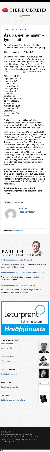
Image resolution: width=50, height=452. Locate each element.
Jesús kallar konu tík (9, 374)
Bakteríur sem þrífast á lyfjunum (14, 400)
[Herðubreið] (25, 13)
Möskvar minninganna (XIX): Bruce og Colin (18, 285)
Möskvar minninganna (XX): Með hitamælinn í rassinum (22, 273)
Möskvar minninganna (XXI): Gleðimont (16, 260)
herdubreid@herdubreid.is (10, 442)
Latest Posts (19, 202)
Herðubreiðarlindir (17, 230)
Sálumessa (5, 361)
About (7, 202)
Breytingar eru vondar (9, 387)
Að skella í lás (6, 348)
